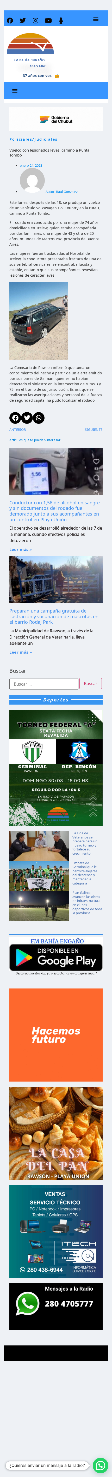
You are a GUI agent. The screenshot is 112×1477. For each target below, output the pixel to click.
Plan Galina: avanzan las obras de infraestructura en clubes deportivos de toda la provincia (87, 902)
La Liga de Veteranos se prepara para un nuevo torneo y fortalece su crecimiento (84, 843)
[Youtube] (48, 20)
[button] (95, 19)
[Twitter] (23, 20)
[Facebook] (10, 20)
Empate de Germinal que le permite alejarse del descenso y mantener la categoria (84, 873)
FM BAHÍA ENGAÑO (29, 60)
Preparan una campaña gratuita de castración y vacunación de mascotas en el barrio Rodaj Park (53, 616)
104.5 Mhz (38, 66)
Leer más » (20, 549)
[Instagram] (35, 20)
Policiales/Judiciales (33, 139)
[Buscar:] (43, 684)
